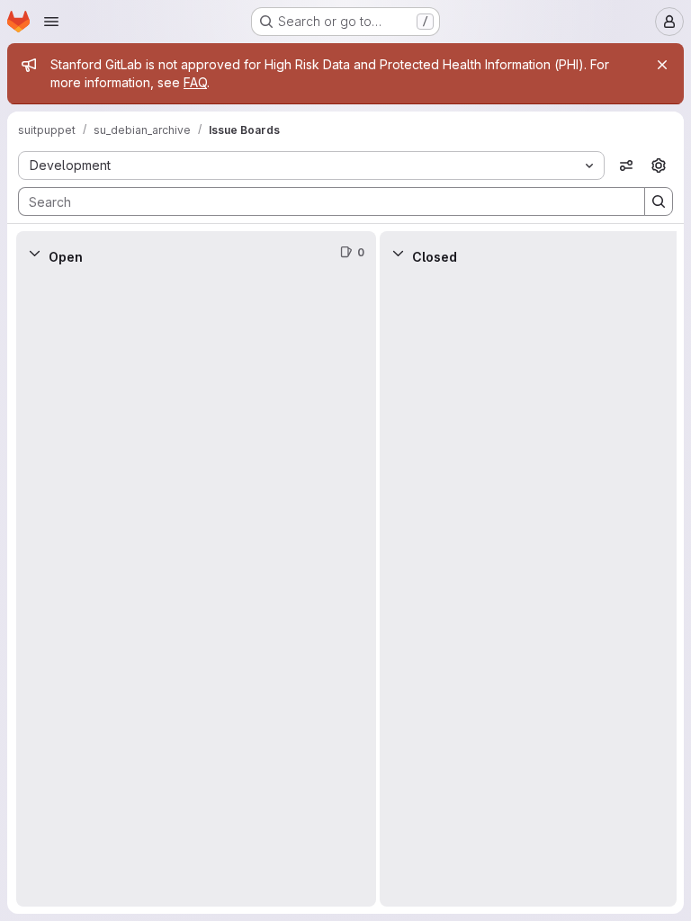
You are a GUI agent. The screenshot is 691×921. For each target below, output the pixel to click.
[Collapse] (34, 253)
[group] (196, 590)
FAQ (195, 82)
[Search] (658, 201)
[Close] (662, 65)
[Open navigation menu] (51, 21)
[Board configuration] (658, 165)
